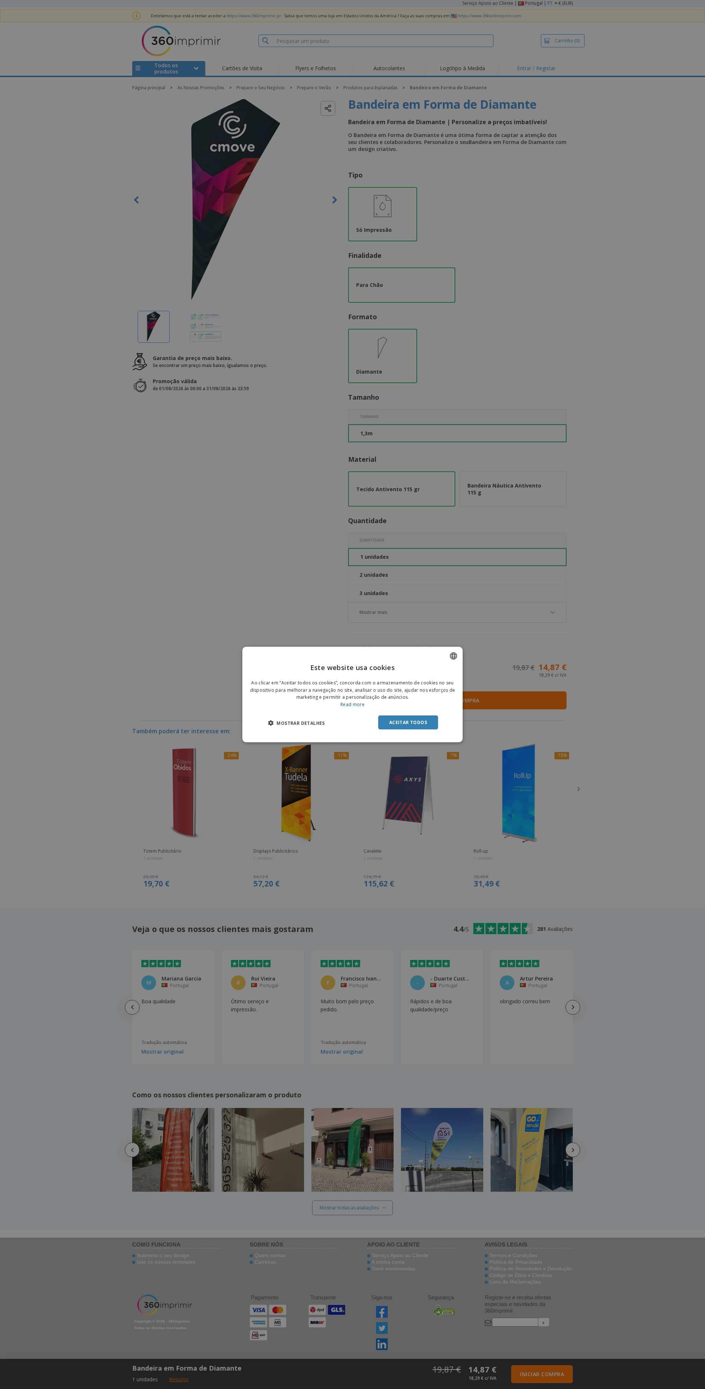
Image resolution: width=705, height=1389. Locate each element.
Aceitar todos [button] (408, 722)
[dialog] (352, 694)
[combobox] (453, 655)
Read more (352, 704)
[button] (296, 723)
